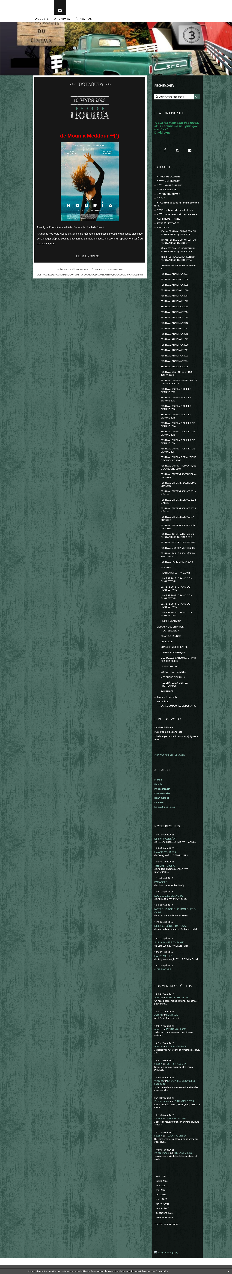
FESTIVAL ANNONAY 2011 (174, 295)
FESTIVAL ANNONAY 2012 (174, 301)
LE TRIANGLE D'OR (165, 838)
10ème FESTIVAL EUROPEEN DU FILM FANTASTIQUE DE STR (178, 233)
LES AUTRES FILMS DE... (173, 671)
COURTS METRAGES (168, 223)
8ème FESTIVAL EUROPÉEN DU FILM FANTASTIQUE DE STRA (178, 250)
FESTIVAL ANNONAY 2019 (174, 339)
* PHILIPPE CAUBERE (168, 176)
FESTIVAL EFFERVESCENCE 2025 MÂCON (178, 510)
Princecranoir (161, 1101)
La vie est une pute (167, 697)
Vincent (158, 1081)
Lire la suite (87, 256)
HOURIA (89, 115)
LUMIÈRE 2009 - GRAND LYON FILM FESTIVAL (176, 597)
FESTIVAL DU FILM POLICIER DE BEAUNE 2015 (178, 433)
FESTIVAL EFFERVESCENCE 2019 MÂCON (178, 493)
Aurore (158, 997)
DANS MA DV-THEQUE (173, 652)
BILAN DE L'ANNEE (171, 636)
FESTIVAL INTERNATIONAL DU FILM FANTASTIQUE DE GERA (177, 535)
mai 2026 (161, 1190)
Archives (62, 18)
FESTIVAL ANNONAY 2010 (174, 290)
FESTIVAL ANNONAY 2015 (174, 317)
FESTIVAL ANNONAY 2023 (174, 355)
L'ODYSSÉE (160, 882)
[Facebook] (165, 150)
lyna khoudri (91, 274)
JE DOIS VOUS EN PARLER (171, 626)
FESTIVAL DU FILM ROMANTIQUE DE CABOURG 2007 (178, 459)
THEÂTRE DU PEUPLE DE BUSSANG (176, 705)
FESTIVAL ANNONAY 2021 (174, 350)
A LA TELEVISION (170, 630)
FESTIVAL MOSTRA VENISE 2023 (178, 548)
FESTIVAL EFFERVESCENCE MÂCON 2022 (178, 527)
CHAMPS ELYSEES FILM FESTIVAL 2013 (178, 267)
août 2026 (161, 1176)
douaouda (119, 274)
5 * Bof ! (161, 198)
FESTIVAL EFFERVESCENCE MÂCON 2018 (178, 518)
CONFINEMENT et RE (168, 218)
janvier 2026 (162, 1208)
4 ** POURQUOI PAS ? (168, 194)
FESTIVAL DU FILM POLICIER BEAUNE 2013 (176, 399)
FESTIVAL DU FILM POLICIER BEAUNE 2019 (176, 416)
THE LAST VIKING (164, 865)
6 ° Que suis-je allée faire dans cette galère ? (177, 204)
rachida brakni (135, 274)
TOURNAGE (167, 691)
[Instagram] (177, 150)
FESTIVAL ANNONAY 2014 (174, 312)
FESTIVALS (163, 227)
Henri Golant (161, 797)
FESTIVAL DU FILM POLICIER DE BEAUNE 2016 (178, 442)
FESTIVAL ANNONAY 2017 (174, 328)
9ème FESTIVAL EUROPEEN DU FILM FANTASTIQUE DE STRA (178, 258)
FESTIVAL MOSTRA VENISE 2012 (178, 542)
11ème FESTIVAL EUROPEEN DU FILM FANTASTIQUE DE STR (178, 241)
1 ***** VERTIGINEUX (168, 180)
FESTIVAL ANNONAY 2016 (174, 323)
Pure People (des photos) (168, 731)
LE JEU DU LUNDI (170, 666)
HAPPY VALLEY (163, 955)
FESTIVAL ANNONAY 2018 (174, 333)
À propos (84, 18)
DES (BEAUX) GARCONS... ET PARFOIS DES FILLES (179, 659)
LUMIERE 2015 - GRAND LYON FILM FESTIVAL (176, 580)
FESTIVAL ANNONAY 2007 (174, 273)
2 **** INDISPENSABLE (169, 185)
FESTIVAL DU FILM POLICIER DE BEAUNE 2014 (178, 425)
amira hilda (105, 274)
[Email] (60, 7)
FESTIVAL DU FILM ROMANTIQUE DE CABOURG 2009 (178, 467)
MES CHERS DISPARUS (173, 677)
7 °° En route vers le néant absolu (175, 210)
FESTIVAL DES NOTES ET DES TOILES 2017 (177, 373)
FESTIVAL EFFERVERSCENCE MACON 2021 (179, 476)
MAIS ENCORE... (163, 969)
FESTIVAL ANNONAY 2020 (174, 344)
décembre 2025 (164, 1212)
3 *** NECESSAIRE (79, 269)
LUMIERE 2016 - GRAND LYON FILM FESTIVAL (176, 588)
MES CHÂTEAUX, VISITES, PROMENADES (174, 684)
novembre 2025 (164, 1217)
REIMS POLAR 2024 (171, 620)
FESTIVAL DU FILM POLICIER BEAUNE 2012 (176, 390)
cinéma (79, 274)
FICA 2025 (166, 567)
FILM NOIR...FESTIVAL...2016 (175, 572)
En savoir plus (162, 1271)
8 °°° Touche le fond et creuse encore (177, 214)
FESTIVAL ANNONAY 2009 (174, 284)
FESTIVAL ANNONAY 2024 (174, 361)
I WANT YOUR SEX (165, 852)
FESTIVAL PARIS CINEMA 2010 (177, 561)
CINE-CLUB (167, 641)
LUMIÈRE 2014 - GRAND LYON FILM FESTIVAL (176, 614)
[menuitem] (42, 18)
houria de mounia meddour (58, 274)
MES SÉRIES (163, 701)
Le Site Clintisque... (164, 727)
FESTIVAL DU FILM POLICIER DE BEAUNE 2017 (178, 450)
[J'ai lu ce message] (229, 1271)
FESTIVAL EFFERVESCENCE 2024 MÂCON (178, 501)
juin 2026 (160, 1185)
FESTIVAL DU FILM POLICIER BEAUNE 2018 (176, 407)
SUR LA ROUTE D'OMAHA (169, 942)
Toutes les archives (167, 1224)
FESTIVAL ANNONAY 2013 (174, 306)
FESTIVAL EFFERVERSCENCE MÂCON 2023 (179, 484)
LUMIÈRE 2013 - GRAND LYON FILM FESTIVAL (176, 605)
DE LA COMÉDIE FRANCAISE (170, 925)
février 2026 (162, 1203)
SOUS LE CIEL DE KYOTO (168, 895)
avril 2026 (161, 1194)
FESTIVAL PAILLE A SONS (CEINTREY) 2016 (178, 555)
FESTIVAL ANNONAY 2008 (174, 279)
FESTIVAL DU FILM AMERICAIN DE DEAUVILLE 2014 (179, 382)
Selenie (158, 1063)
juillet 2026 (162, 1181)
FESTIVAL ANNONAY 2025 (174, 366)
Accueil (42, 18)
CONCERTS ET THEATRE (174, 647)
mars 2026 (161, 1199)
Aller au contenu (12, 3)
